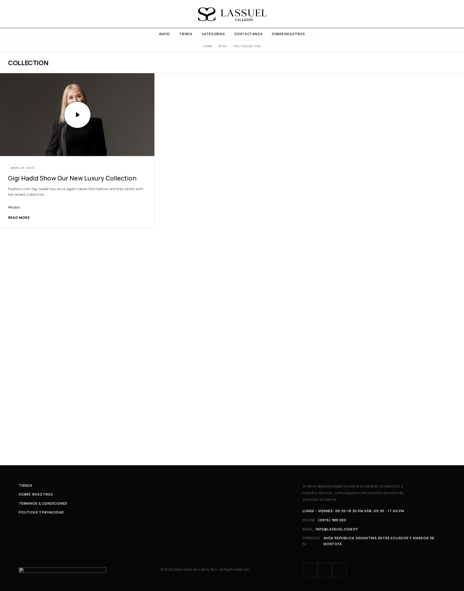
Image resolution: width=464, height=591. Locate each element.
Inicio (164, 34)
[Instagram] (324, 570)
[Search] (454, 14)
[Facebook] (310, 570)
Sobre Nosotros (288, 34)
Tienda (186, 34)
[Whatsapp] (339, 570)
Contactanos (248, 34)
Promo (14, 207)
